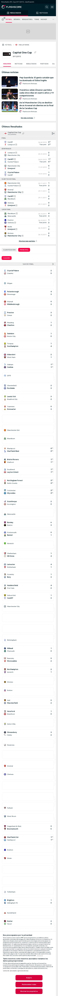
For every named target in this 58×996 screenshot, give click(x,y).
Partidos (44, 64)
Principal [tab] (24, 250)
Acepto (29, 978)
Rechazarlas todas (29, 984)
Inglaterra (24, 45)
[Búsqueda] (47, 7)
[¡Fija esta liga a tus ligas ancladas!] (35, 52)
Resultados (31, 64)
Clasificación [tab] (9, 250)
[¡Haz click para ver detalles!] (28, 143)
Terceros (40, 955)
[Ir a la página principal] (13, 7)
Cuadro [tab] (6, 258)
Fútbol (8, 45)
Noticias (18, 64)
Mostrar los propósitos (29, 991)
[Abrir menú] (52, 7)
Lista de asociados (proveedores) (15, 971)
